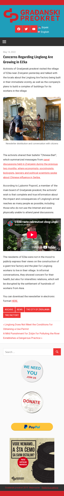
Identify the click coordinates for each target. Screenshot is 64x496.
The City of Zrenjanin (37, 309)
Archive (9, 309)
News (20, 309)
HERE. (15, 300)
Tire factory (12, 315)
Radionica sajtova (50, 487)
